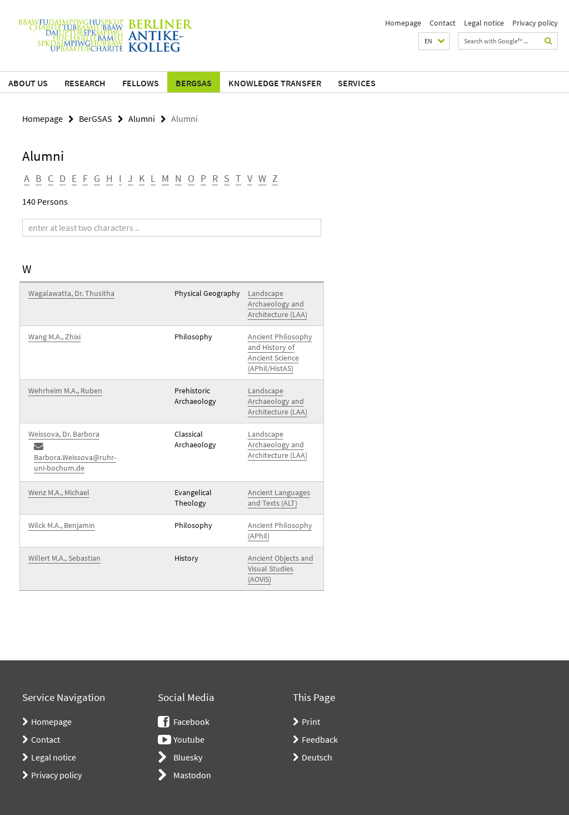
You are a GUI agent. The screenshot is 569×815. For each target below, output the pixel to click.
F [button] (85, 178)
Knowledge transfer (274, 82)
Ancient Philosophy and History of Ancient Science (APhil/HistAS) (280, 352)
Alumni (141, 118)
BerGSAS (194, 82)
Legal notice (484, 23)
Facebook (191, 721)
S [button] (226, 178)
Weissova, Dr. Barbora (63, 434)
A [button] (26, 178)
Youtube (188, 739)
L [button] (153, 178)
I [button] (120, 178)
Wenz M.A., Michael (58, 492)
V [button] (249, 178)
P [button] (203, 178)
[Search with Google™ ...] (548, 40)
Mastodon (192, 775)
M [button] (165, 178)
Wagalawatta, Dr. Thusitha (71, 293)
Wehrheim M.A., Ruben (65, 391)
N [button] (178, 178)
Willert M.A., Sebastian (64, 558)
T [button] (238, 178)
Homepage (403, 23)
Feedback (320, 739)
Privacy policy (535, 23)
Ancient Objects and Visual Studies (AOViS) (280, 568)
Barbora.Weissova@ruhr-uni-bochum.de (75, 462)
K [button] (141, 178)
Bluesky (187, 757)
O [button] (191, 178)
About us (28, 82)
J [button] (130, 178)
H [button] (109, 178)
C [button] (50, 178)
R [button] (215, 178)
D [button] (62, 178)
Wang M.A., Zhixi (54, 337)
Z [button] (275, 178)
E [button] (74, 178)
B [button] (39, 178)
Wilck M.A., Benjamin (61, 525)
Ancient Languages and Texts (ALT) (279, 497)
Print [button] (311, 721)
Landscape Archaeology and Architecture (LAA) (277, 303)
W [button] (262, 178)
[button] (434, 41)
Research (85, 82)
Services (357, 82)
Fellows (140, 82)
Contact (443, 23)
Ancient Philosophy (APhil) (280, 530)
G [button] (97, 178)
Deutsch (317, 757)
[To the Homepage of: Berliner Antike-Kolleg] (105, 36)
